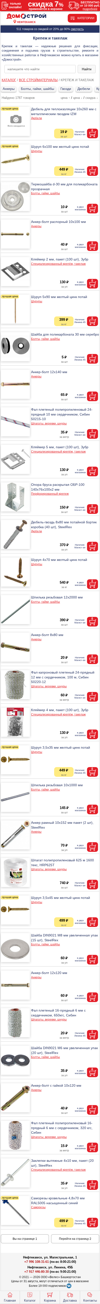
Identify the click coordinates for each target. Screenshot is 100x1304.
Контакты (90, 1300)
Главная (10, 1300)
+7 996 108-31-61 (36, 1262)
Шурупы (36, 151)
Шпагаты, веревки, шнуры (49, 423)
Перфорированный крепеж (50, 493)
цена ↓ (78, 98)
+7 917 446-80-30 (36, 1271)
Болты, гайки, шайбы (37, 89)
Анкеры (9, 89)
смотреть (77, 29)
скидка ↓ (91, 98)
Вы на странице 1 (25, 1239)
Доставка (70, 1300)
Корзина (50, 1300)
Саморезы (38, 1207)
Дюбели (83, 89)
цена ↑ (65, 98)
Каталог (30, 1300)
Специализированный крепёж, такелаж (58, 264)
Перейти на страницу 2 (75, 1239)
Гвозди (65, 89)
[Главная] (26, 16)
